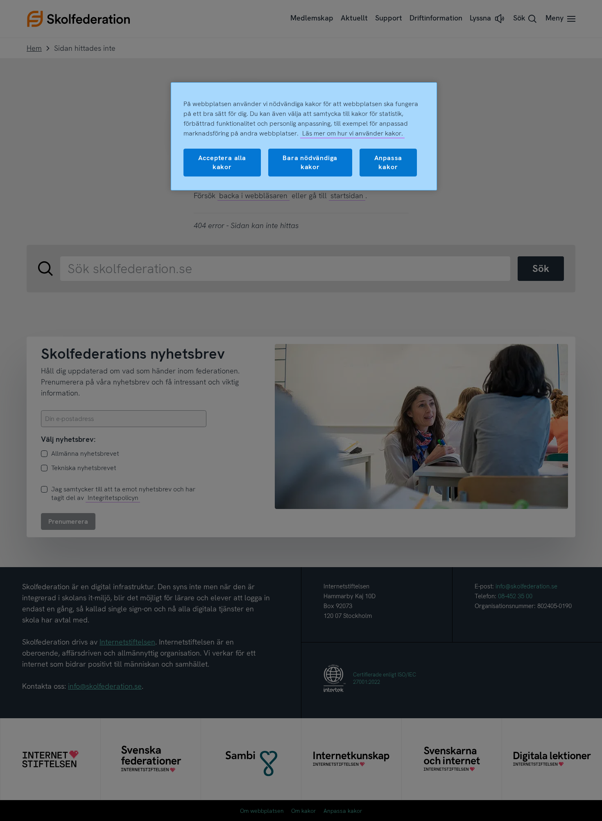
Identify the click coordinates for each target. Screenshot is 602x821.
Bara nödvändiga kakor (310, 162)
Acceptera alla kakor (222, 162)
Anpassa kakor (388, 162)
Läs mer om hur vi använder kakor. (352, 133)
